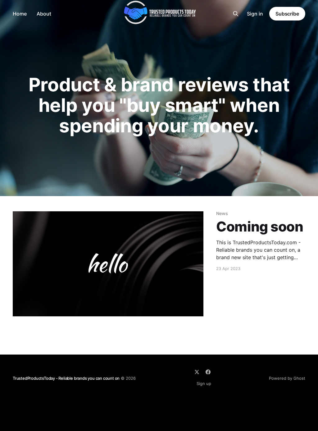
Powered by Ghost (287, 378)
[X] (196, 371)
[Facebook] (208, 371)
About (44, 14)
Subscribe (287, 14)
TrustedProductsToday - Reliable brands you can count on (66, 378)
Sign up (204, 383)
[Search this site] (236, 14)
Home (20, 14)
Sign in (255, 14)
